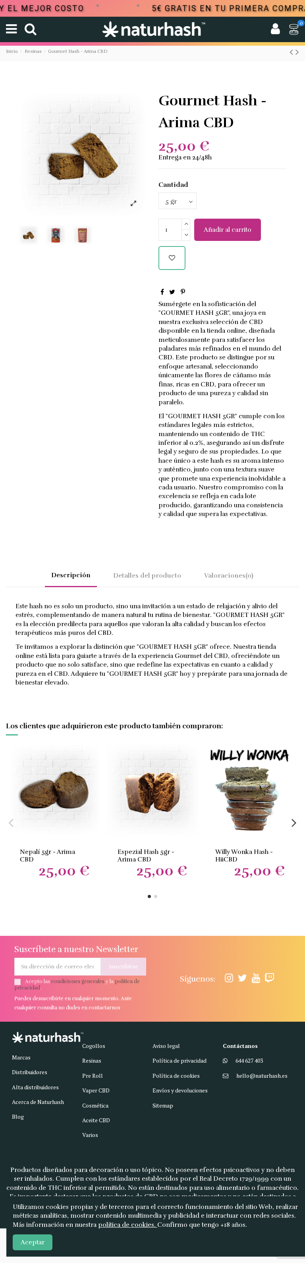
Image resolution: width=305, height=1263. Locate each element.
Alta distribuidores (35, 1087)
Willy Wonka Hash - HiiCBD (244, 855)
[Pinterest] (183, 292)
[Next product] (297, 52)
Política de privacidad (179, 1060)
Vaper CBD (96, 1090)
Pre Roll (92, 1075)
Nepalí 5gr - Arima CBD (47, 855)
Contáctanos (240, 1046)
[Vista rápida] (95, 770)
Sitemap (162, 1105)
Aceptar (32, 1242)
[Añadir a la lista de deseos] (171, 258)
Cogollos (93, 1046)
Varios (90, 1135)
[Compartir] (162, 292)
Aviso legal (166, 1046)
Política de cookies (176, 1075)
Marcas (21, 1057)
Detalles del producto (147, 576)
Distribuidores (29, 1072)
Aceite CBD (96, 1120)
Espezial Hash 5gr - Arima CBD (146, 855)
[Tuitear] (172, 292)
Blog (18, 1116)
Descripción (71, 575)
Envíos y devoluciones (180, 1090)
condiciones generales (77, 981)
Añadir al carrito (227, 230)
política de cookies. (127, 1225)
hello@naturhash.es (262, 1075)
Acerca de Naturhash (38, 1102)
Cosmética (95, 1105)
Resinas (91, 1060)
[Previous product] (292, 52)
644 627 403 (249, 1060)
